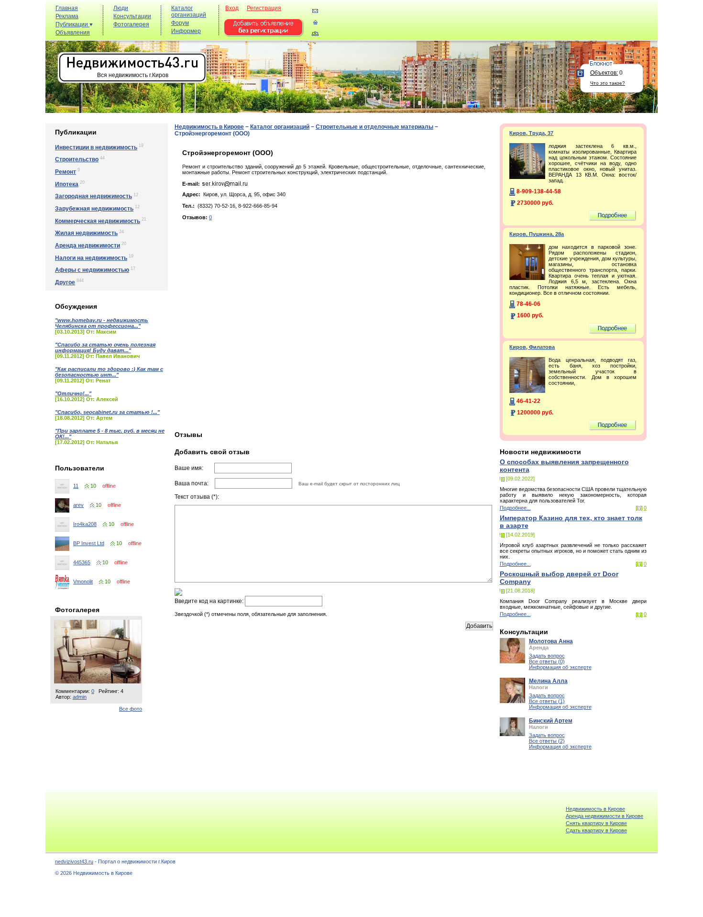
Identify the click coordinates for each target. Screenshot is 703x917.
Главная (66, 8)
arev (78, 505)
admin (80, 697)
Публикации (72, 24)
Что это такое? (607, 83)
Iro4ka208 (85, 524)
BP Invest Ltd (88, 543)
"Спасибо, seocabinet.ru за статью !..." (107, 412)
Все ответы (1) (547, 701)
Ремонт (65, 171)
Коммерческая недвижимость (97, 221)
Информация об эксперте (560, 667)
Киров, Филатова (532, 347)
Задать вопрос (547, 656)
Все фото (130, 709)
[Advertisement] (480, 25)
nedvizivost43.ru (74, 861)
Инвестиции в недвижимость (96, 147)
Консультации (132, 16)
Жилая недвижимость (86, 233)
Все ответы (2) (547, 741)
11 (75, 486)
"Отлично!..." (73, 393)
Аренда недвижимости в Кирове (604, 816)
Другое (65, 282)
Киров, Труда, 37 (531, 133)
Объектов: (604, 72)
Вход (232, 8)
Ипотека (66, 184)
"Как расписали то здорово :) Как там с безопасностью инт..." (109, 372)
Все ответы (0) (547, 661)
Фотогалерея (131, 24)
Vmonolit (83, 581)
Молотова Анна (551, 641)
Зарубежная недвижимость (94, 208)
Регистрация (264, 8)
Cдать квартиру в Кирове (596, 830)
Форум (180, 23)
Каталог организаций (188, 11)
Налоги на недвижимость (91, 258)
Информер (186, 31)
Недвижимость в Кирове (209, 126)
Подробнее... (515, 508)
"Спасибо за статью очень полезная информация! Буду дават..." (105, 347)
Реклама (66, 16)
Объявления (72, 32)
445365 (81, 562)
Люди (120, 8)
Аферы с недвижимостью (92, 270)
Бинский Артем (550, 720)
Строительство (77, 159)
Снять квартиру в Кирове (596, 823)
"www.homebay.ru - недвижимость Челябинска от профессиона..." (101, 323)
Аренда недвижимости (87, 245)
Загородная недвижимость (93, 196)
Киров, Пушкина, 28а (536, 234)
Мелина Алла (548, 681)
